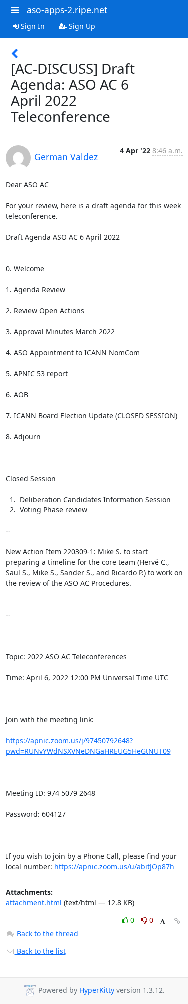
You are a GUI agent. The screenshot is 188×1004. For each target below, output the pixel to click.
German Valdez (66, 157)
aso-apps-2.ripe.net (67, 10)
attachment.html (34, 902)
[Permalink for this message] (177, 921)
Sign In (32, 26)
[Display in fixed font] (162, 921)
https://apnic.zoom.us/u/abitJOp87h (114, 866)
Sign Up (81, 26)
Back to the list (40, 951)
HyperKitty (96, 990)
